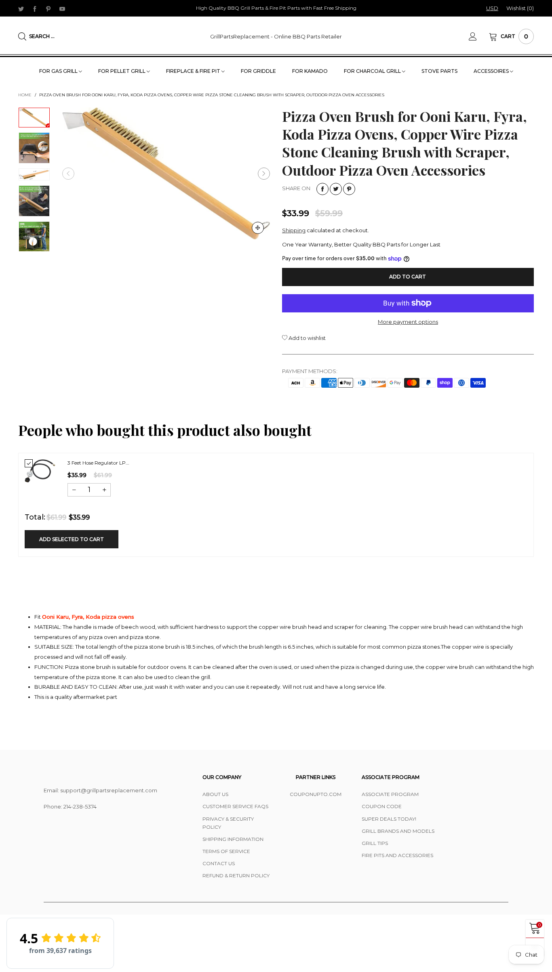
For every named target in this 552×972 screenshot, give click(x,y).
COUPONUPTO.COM (315, 794)
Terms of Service (226, 851)
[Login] (479, 36)
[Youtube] (62, 8)
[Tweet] (336, 189)
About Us (215, 794)
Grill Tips (375, 843)
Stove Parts (439, 71)
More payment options (408, 321)
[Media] (258, 228)
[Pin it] (349, 189)
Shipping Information (232, 839)
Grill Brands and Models (398, 831)
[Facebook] (35, 8)
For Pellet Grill (122, 71)
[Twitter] (21, 8)
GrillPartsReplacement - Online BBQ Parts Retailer (276, 36)
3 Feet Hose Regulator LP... (98, 463)
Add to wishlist (306, 338)
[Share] (322, 189)
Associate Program (390, 794)
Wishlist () (520, 8)
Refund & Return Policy (236, 875)
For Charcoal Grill (373, 71)
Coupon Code (382, 806)
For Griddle (258, 71)
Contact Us (218, 863)
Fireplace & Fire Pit (193, 71)
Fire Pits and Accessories (397, 855)
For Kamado (310, 71)
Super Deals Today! (389, 819)
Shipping (293, 230)
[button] (68, 174)
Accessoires (492, 71)
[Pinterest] (48, 8)
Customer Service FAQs (235, 806)
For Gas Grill (59, 71)
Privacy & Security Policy (228, 823)
